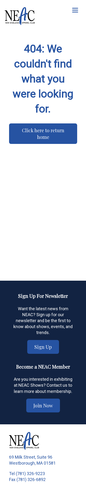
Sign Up (43, 347)
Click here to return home (43, 133)
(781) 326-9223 (30, 473)
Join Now (43, 405)
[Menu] (75, 10)
